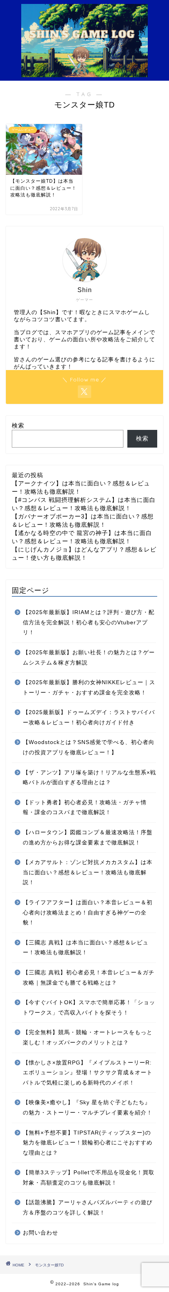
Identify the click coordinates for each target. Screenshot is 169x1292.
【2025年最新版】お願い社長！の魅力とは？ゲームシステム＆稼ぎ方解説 (89, 658)
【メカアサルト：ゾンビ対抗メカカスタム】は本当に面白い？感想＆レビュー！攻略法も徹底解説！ (87, 872)
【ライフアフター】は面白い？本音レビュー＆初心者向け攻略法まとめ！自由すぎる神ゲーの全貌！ (87, 913)
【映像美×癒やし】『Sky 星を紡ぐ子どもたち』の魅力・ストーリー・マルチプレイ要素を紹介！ (87, 1107)
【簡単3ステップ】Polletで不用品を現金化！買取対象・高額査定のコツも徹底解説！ (88, 1178)
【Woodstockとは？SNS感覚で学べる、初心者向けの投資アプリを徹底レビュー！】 (88, 747)
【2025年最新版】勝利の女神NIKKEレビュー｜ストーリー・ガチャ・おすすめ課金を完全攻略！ (89, 687)
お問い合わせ (40, 1233)
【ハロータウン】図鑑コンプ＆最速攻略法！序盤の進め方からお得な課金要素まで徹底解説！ (87, 837)
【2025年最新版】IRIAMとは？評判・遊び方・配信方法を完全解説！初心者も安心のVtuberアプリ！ (88, 622)
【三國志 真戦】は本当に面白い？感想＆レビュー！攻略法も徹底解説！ (86, 948)
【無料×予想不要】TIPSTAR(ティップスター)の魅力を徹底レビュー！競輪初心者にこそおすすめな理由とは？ (87, 1143)
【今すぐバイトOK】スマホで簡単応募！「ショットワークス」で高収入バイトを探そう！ (89, 1008)
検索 (18, 425)
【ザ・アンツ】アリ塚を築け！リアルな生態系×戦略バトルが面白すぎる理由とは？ (89, 778)
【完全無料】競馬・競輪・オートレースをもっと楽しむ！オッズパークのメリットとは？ (87, 1037)
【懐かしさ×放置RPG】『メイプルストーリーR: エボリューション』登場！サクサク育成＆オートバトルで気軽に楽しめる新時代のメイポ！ (87, 1073)
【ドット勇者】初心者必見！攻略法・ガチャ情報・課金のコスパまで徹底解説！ (85, 808)
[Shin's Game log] (84, 73)
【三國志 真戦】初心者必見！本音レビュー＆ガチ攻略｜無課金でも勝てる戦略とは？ (88, 978)
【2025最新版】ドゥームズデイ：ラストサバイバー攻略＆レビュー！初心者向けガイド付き (89, 717)
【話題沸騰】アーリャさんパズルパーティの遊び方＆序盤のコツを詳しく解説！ (87, 1207)
